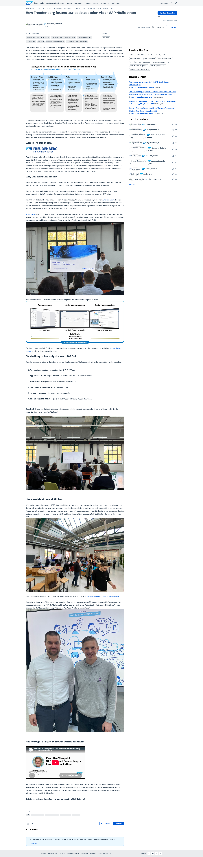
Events (95, 3)
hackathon (76, 815)
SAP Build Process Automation (55, 41)
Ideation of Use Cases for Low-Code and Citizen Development (152, 101)
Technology (57, 8)
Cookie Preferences (104, 853)
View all (132, 185)
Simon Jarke (30, 214)
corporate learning (37, 815)
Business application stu (157, 66)
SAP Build (41, 41)
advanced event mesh (164, 58)
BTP (28, 815)
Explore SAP (164, 3)
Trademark (84, 853)
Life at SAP (106, 37)
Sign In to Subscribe (167, 13)
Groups (69, 3)
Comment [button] (119, 823)
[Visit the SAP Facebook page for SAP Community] (149, 853)
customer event (65, 815)
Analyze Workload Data (142, 62)
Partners (88, 3)
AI (130, 62)
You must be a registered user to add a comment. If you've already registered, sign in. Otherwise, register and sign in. (72, 839)
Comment (33, 843)
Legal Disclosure (73, 853)
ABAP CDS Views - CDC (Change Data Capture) (150, 55)
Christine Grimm (109, 200)
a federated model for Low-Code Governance (102, 596)
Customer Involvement (84, 37)
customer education (52, 815)
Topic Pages (116, 3)
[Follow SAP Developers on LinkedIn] (160, 853)
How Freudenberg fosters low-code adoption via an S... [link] (98, 8)
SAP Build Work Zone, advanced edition (63, 37)
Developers (78, 3)
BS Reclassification (158, 62)
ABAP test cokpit (149, 58)
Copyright (62, 853)
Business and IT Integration (138, 66)
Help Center (105, 3)
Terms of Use (52, 853)
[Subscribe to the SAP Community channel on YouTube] (156, 853)
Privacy (43, 853)
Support (93, 853)
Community (39, 3)
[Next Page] (154, 71)
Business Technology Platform (139, 69)
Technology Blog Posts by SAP (71, 8)
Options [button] (159, 17)
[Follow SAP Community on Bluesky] (153, 853)
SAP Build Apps (31, 41)
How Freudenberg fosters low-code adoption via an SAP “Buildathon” (81, 13)
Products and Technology (55, 3)
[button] (167, 27)
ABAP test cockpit (135, 58)
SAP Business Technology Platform (77, 41)
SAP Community (30, 8)
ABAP (131, 55)
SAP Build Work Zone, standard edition (38, 37)
